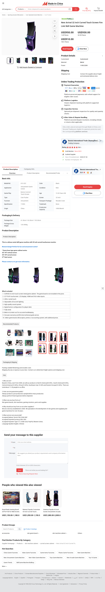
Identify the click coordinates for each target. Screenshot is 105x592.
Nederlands (68, 577)
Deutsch (60, 577)
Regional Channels (83, 573)
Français (37, 577)
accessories (6, 533)
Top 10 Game (93, 558)
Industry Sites (72, 573)
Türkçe (42, 579)
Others (80, 533)
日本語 (87, 577)
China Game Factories (11, 553)
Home (3, 15)
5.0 (81, 172)
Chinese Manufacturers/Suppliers (34, 573)
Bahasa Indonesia (59, 579)
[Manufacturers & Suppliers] (52, 4)
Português (30, 577)
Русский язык (46, 577)
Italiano (54, 577)
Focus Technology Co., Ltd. (39, 584)
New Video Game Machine (37, 558)
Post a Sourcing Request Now (27, 474)
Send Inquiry (67, 49)
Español (23, 577)
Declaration (74, 584)
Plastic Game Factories (66, 553)
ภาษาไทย (97, 577)
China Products (18, 573)
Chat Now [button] (83, 49)
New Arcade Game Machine (75, 558)
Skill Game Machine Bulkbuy (25, 562)
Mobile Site (49, 575)
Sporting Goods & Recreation (15, 15)
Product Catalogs (31, 529)
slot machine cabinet (59, 533)
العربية (75, 577)
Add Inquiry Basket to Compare (30, 67)
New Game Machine (84, 553)
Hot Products (8, 573)
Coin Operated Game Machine (34, 15)
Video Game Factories (29, 553)
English (16, 577)
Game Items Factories (47, 553)
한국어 (81, 577)
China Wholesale (50, 573)
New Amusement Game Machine (14, 558)
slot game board (32, 533)
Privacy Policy (83, 584)
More (4, 566)
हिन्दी (92, 577)
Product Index (94, 573)
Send (19, 470)
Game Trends (8, 562)
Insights (56, 575)
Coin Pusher (48, 15)
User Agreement (64, 584)
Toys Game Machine (56, 558)
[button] (63, 173)
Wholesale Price (61, 573)
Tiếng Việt (49, 579)
